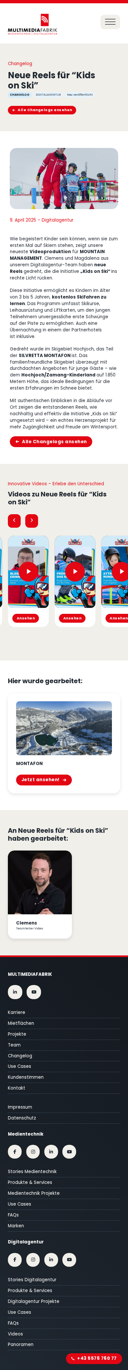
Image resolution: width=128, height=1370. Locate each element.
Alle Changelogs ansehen (45, 110)
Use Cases (19, 1066)
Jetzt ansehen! (40, 780)
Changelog (20, 1056)
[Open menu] (110, 22)
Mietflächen (21, 1023)
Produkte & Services (30, 1182)
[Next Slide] (31, 521)
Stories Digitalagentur (32, 1280)
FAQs (13, 1215)
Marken (16, 1226)
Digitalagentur (26, 1242)
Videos (15, 1334)
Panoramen (20, 1344)
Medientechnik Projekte (34, 1193)
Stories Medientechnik (32, 1171)
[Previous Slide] (14, 521)
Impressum (20, 1107)
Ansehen (26, 618)
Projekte (17, 1034)
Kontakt (16, 1088)
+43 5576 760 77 (97, 1358)
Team (14, 1045)
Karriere (16, 1012)
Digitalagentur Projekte (33, 1301)
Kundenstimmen (26, 1077)
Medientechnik (25, 1134)
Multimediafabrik (30, 974)
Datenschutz (22, 1118)
